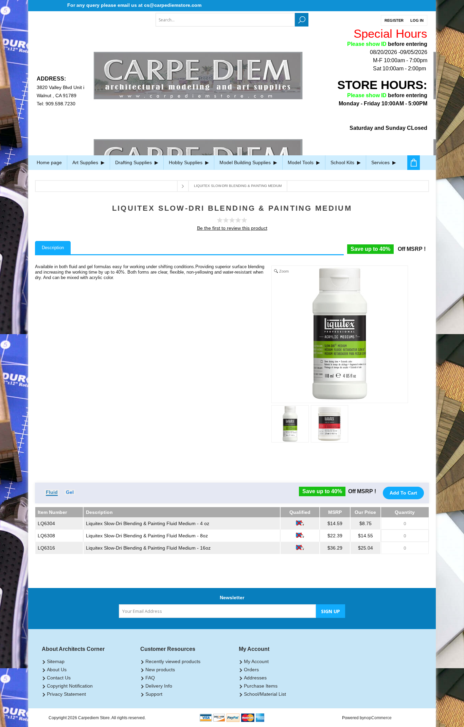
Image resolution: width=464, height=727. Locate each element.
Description (53, 247)
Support (153, 694)
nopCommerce (378, 717)
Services (381, 162)
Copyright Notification (70, 686)
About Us (57, 669)
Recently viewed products (172, 661)
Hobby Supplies (186, 162)
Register (394, 20)
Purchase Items (261, 686)
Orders (251, 669)
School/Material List (265, 694)
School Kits (343, 162)
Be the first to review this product (232, 228)
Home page (49, 162)
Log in (417, 20)
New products (160, 669)
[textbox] (225, 20)
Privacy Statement (66, 694)
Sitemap (56, 661)
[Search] (301, 20)
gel (70, 492)
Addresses (255, 677)
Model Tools (301, 162)
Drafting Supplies (134, 162)
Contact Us (59, 677)
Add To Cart (403, 493)
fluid (52, 492)
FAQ (150, 677)
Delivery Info (158, 686)
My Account (256, 661)
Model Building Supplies (245, 162)
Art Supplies (86, 162)
